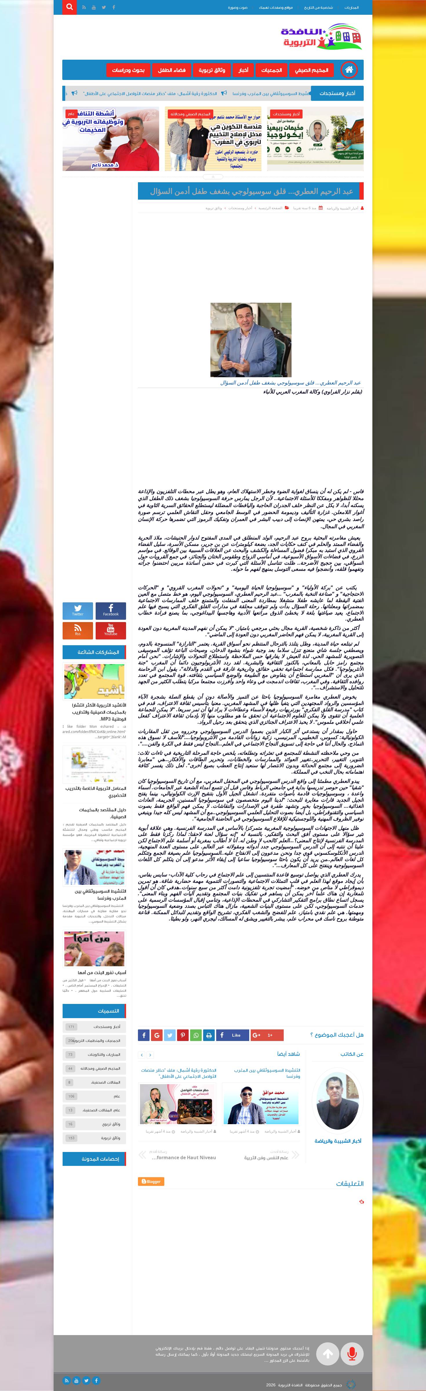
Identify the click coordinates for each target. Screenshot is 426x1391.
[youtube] (76, 1380)
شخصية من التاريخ (318, 7)
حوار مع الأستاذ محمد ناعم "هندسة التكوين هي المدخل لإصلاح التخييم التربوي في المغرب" (213, 159)
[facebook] (96, 1380)
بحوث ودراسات (128, 70)
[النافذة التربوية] (321, 50)
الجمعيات (271, 70)
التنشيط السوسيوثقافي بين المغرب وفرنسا (100, 894)
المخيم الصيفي (311, 70)
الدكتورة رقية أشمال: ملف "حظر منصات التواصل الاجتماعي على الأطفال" (246, 93)
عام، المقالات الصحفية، (101, 1110)
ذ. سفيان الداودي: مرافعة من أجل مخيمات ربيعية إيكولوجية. (107, 93)
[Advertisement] (251, 256)
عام (117, 1096)
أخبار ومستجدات (240, 207)
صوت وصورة (237, 7)
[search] (69, 7)
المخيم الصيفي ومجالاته (100, 1068)
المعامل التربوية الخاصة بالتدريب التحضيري (95, 791)
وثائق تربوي (111, 1124)
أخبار (243, 70)
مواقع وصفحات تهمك (276, 7)
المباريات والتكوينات (104, 1055)
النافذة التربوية (290, 1385)
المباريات (351, 7)
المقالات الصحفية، (105, 1082)
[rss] (66, 1380)
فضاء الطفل (171, 70)
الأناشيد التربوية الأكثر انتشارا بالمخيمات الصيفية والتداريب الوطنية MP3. (99, 712)
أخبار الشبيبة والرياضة (280, 1131)
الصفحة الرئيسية (270, 207)
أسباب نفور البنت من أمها (102, 972)
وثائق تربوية (212, 70)
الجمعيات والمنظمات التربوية (96, 1041)
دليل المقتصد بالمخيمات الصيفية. (102, 813)
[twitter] (86, 1380)
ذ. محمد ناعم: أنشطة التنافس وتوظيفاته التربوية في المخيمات (110, 155)
